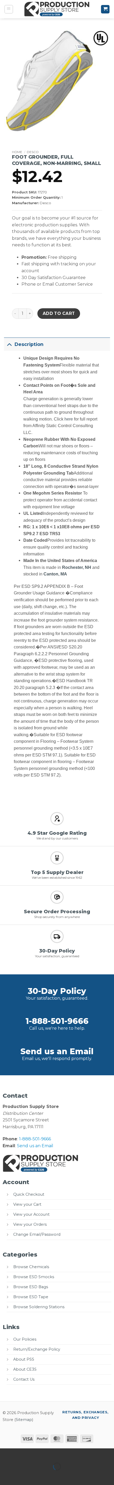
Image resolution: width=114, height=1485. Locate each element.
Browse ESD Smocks (33, 1276)
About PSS (23, 1359)
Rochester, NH (76, 567)
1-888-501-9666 (57, 1021)
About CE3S (25, 1369)
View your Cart (27, 1204)
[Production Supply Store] (57, 9)
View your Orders (30, 1224)
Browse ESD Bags (30, 1286)
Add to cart (59, 313)
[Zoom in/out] (5, 1453)
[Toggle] (9, 344)
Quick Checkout (28, 1194)
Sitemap (24, 1419)
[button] (9, 9)
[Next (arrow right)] (21, 1476)
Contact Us (23, 1379)
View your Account (31, 1214)
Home (17, 152)
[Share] (36, 1453)
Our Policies (24, 1339)
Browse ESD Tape (30, 1297)
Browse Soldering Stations (38, 1307)
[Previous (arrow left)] (5, 1476)
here (68, 419)
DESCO (33, 152)
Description (29, 344)
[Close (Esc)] (52, 1453)
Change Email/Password (36, 1234)
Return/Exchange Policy (36, 1349)
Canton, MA (55, 574)
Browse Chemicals (31, 1266)
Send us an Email (57, 1051)
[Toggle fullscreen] (21, 1453)
